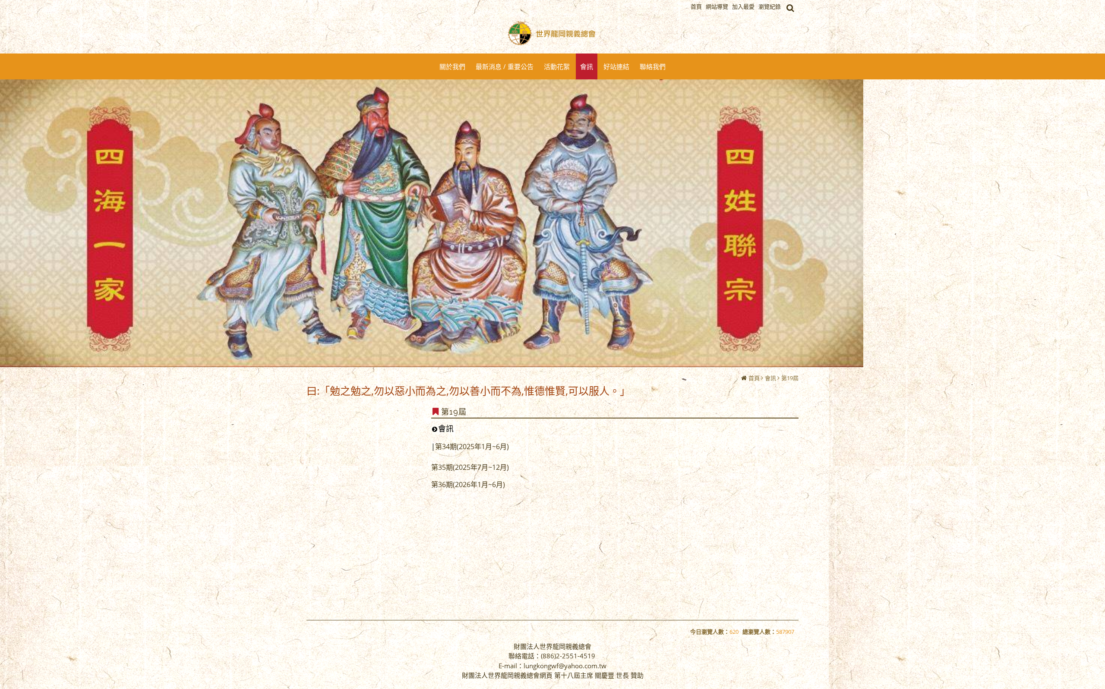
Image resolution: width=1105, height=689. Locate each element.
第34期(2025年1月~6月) (472, 446)
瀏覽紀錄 (769, 6)
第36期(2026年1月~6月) (468, 484)
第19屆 (790, 378)
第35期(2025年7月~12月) (470, 467)
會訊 (770, 378)
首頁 (754, 378)
